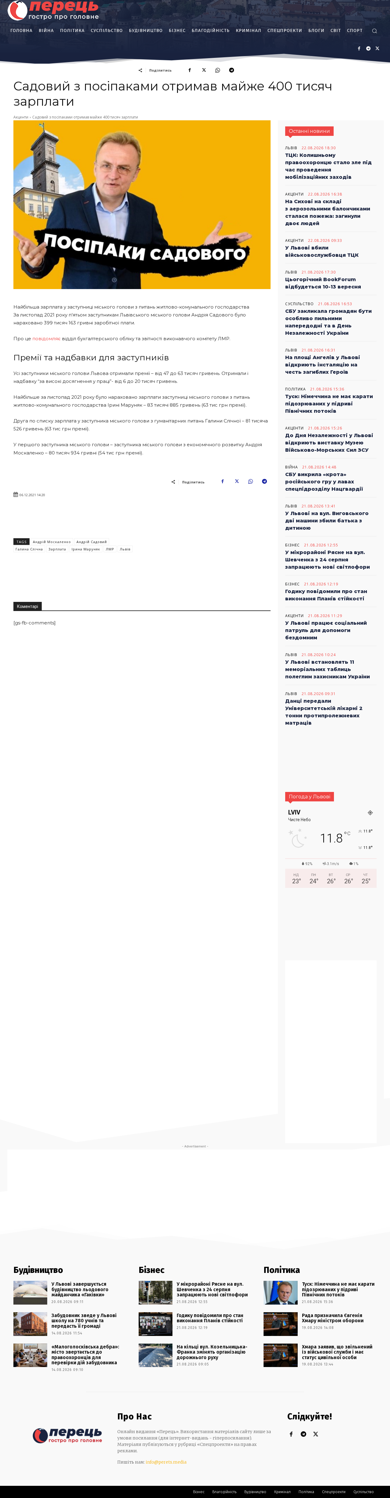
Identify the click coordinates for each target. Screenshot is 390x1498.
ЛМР (110, 549)
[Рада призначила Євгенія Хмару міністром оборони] (280, 1324)
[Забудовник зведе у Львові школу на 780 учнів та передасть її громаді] (30, 1324)
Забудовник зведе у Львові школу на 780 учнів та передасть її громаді (84, 1321)
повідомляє (46, 338)
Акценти (20, 117)
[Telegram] (231, 70)
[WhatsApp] (217, 70)
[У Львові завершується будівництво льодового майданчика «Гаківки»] (30, 1293)
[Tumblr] (368, 49)
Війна (291, 467)
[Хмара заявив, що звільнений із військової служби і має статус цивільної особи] (280, 1355)
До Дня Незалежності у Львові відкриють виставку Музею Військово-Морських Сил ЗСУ (329, 443)
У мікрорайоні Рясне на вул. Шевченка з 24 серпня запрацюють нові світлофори (327, 559)
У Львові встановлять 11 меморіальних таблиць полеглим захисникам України (327, 669)
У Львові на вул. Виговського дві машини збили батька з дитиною (327, 521)
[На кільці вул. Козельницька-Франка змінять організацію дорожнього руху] (155, 1355)
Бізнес (292, 545)
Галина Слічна (29, 549)
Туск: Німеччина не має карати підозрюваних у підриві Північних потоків (329, 404)
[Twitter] (315, 1435)
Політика (295, 389)
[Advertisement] (206, 547)
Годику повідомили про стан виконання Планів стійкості (210, 1318)
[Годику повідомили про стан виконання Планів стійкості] (155, 1324)
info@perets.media (166, 1462)
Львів (125, 549)
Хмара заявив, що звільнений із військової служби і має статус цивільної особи (337, 1352)
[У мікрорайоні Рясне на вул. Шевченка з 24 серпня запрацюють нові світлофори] (155, 1293)
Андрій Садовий (91, 541)
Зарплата (57, 549)
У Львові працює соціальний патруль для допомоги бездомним (326, 630)
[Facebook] (359, 49)
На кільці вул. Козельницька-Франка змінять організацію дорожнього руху (212, 1352)
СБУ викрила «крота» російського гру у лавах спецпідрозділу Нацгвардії (324, 482)
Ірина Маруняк (86, 549)
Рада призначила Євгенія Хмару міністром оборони (332, 1318)
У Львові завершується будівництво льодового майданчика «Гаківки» (79, 1289)
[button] (374, 31)
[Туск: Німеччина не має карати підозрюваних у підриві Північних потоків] (280, 1293)
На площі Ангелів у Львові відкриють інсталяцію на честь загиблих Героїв (322, 365)
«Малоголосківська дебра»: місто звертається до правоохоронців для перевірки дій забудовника (85, 1355)
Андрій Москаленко (52, 541)
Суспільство (299, 304)
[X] (377, 49)
